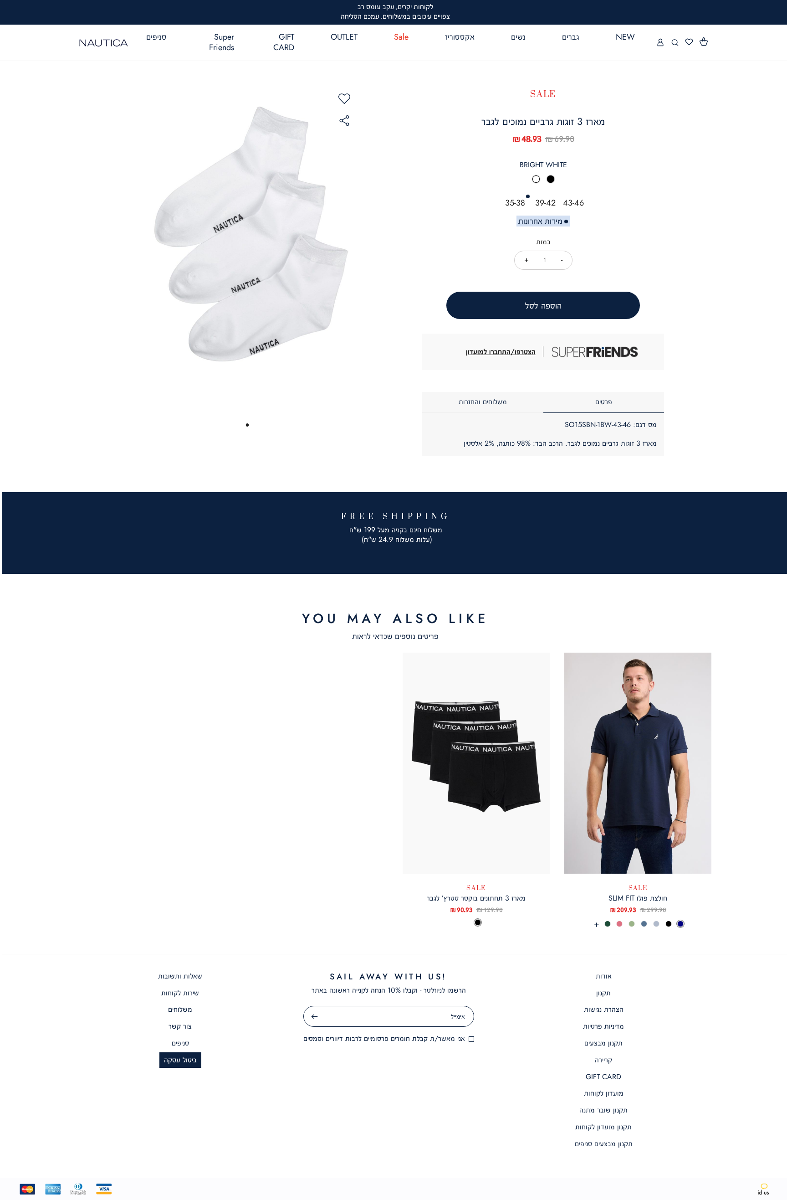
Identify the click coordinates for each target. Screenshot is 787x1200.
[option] (536, 179)
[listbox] (543, 182)
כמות (543, 242)
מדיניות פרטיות (603, 1026)
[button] (704, 42)
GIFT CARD (603, 1076)
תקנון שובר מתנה (603, 1110)
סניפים (180, 1043)
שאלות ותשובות (180, 976)
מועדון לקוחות (603, 1093)
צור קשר (180, 1026)
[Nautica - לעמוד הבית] (103, 42)
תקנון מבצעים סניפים (604, 1143)
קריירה (603, 1060)
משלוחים (180, 1009)
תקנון (603, 993)
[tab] (603, 402)
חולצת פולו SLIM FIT (637, 898)
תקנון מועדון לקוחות (603, 1127)
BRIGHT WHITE (543, 164)
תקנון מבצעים (603, 1043)
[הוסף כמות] (526, 259)
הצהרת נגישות (603, 1009)
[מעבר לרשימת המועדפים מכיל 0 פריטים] (689, 42)
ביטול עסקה (180, 1060)
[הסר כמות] (561, 259)
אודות (604, 976)
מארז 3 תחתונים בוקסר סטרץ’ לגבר (476, 898)
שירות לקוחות (180, 993)
